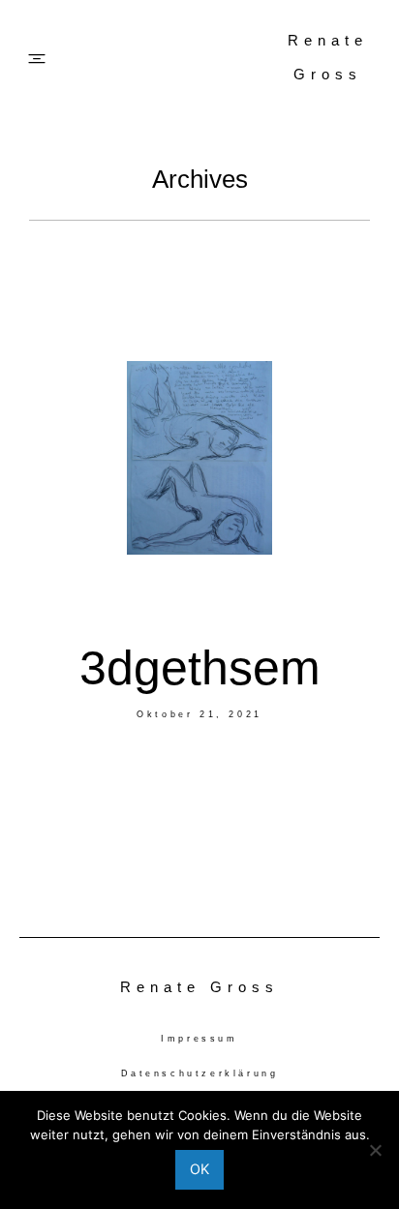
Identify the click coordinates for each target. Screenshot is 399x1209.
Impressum (199, 1038)
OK (199, 1169)
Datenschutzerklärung (200, 1073)
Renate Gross (328, 57)
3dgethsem (200, 668)
